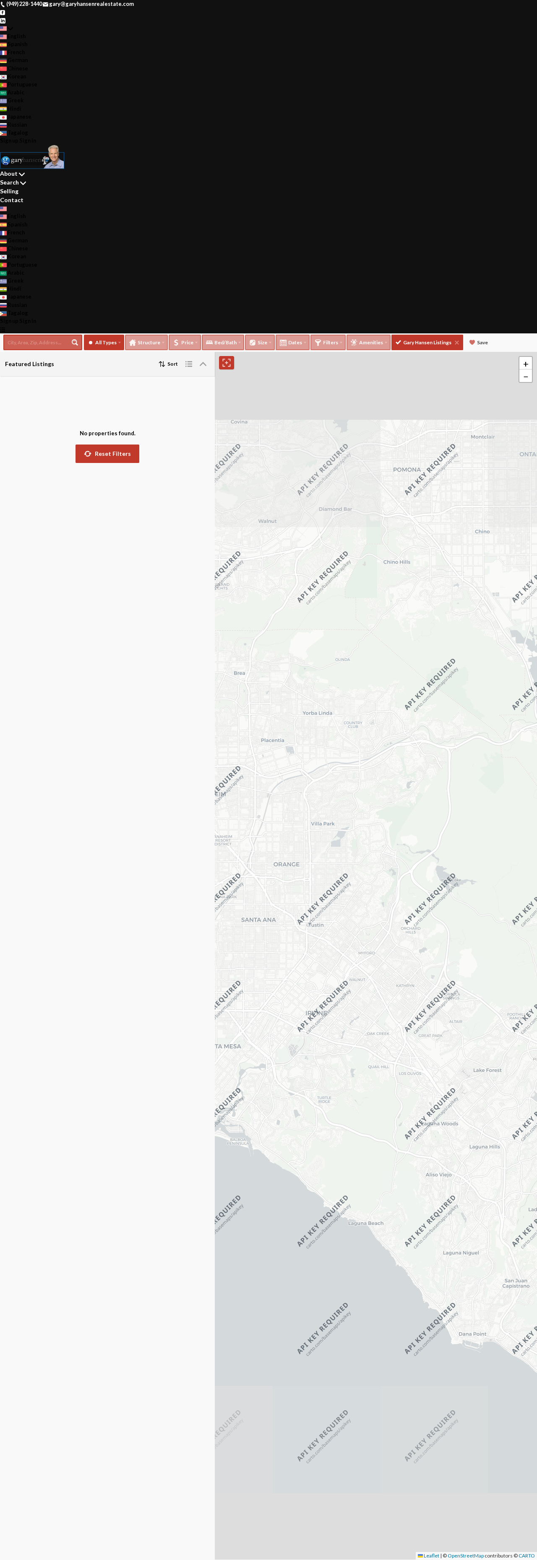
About (9, 173)
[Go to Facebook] (2, 11)
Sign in (27, 140)
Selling (9, 191)
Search (9, 182)
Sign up (9, 140)
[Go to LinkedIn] (2, 19)
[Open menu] (2, 329)
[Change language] (6, 28)
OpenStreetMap (466, 1555)
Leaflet (431, 1555)
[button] (107, 454)
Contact (11, 199)
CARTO (527, 1555)
